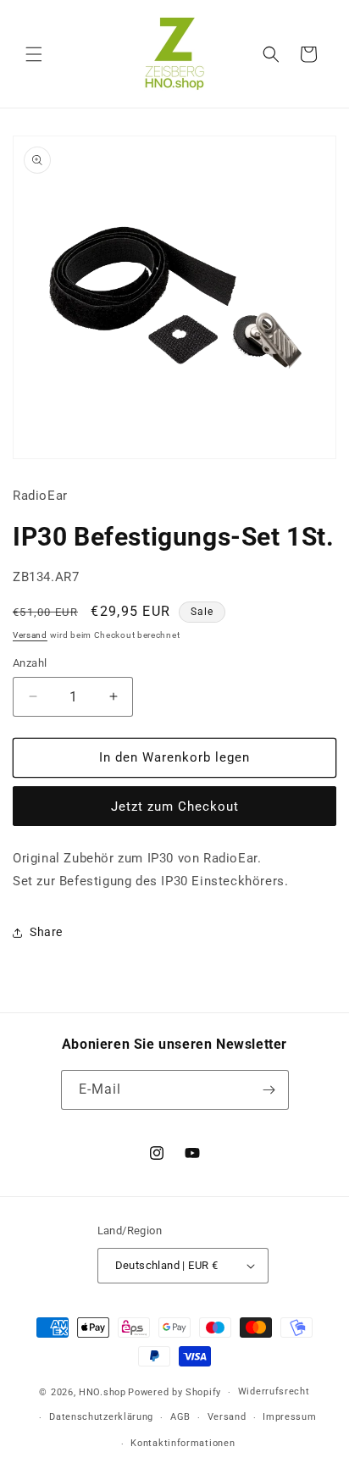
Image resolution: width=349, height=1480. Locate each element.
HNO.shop (102, 1392)
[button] (34, 54)
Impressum (289, 1416)
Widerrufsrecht (274, 1391)
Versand (30, 635)
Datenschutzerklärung (101, 1416)
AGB (180, 1416)
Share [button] (46, 932)
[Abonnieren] (269, 1090)
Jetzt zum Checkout (175, 806)
